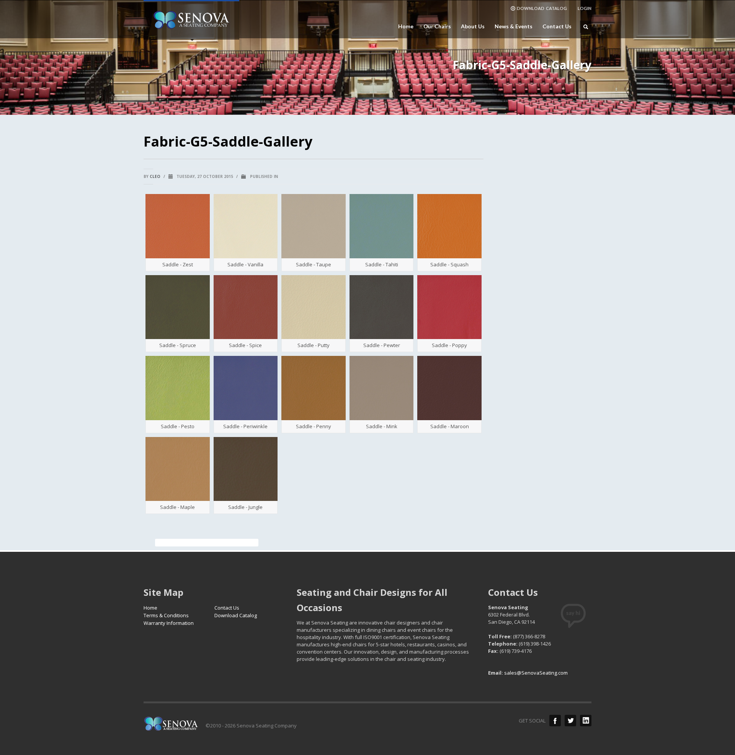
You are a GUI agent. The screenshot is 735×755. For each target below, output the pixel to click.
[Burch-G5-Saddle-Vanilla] (246, 226)
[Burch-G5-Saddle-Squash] (449, 226)
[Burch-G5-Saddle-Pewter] (382, 307)
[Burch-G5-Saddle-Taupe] (313, 226)
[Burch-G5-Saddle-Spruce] (177, 307)
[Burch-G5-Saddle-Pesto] (177, 388)
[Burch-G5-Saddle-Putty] (313, 307)
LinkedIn (585, 720)
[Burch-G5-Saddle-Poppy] (449, 307)
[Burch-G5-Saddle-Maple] (177, 469)
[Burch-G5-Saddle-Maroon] (449, 388)
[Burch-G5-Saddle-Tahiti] (382, 226)
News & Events (511, 26)
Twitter (570, 720)
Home (405, 26)
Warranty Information (169, 623)
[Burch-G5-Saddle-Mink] (382, 388)
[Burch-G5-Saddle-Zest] (177, 226)
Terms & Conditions (166, 615)
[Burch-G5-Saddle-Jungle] (246, 469)
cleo (155, 176)
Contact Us (557, 26)
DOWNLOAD (542, 8)
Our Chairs (435, 26)
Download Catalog (235, 615)
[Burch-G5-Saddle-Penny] (313, 388)
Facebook (555, 720)
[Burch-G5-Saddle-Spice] (246, 307)
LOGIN (584, 8)
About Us (470, 26)
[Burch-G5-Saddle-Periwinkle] (246, 388)
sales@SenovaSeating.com (536, 672)
